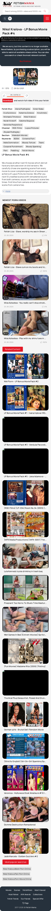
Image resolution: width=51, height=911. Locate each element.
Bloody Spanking (33, 146)
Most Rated (13, 894)
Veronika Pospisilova (13, 124)
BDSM (16, 138)
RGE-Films (17, 128)
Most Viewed (40, 890)
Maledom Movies (19, 135)
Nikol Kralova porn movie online (17, 879)
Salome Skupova (26, 120)
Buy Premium (25, 61)
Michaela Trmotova (12, 116)
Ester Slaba (38, 109)
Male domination (11, 142)
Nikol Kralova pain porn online (16, 874)
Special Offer (38, 899)
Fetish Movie (28, 150)
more (7, 191)
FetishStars (27, 890)
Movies (9, 890)
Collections (37, 894)
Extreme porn (29, 138)
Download (7, 100)
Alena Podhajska (22, 109)
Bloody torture (28, 142)
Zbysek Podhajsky (12, 132)
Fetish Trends (12, 899)
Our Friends (25, 899)
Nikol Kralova (29, 116)
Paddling (15, 150)
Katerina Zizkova (26, 113)
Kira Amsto (42, 113)
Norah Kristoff (10, 120)
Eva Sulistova (10, 113)
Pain (5, 150)
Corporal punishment (13, 146)
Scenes (17, 890)
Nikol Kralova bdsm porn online (17, 869)
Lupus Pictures (32, 128)
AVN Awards (26, 894)
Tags (27, 903)
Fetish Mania (31, 907)
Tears (41, 142)
